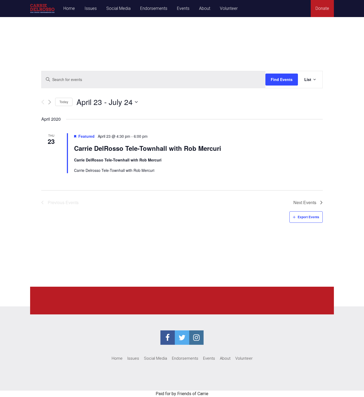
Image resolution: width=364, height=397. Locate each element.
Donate (322, 8)
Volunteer (229, 8)
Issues (90, 8)
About (204, 8)
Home (69, 8)
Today (63, 101)
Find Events (282, 79)
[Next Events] (49, 102)
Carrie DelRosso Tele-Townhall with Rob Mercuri (147, 148)
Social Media (118, 8)
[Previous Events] (42, 102)
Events (183, 8)
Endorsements (153, 8)
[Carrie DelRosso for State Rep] (42, 8)
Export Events (308, 216)
